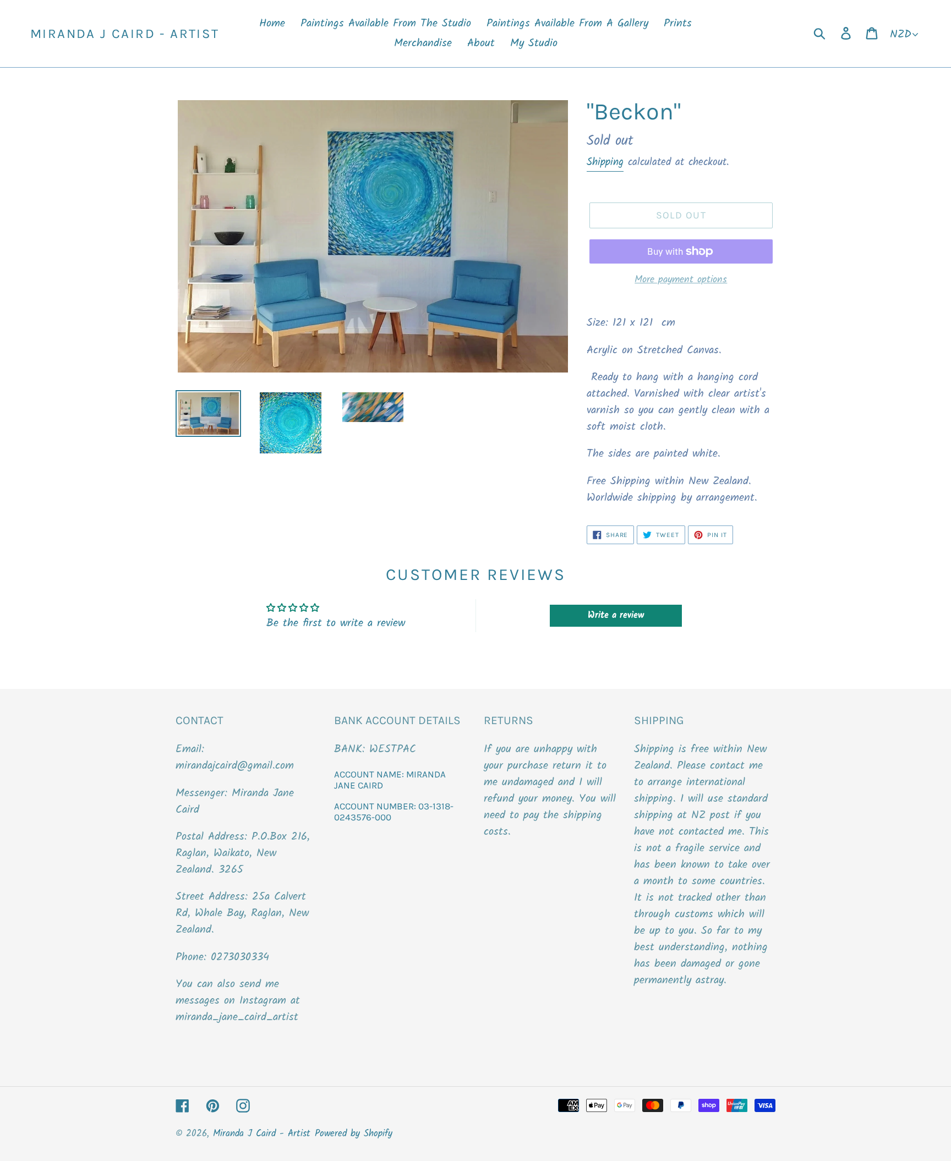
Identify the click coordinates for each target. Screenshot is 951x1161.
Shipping (605, 162)
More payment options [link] (681, 279)
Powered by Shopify (353, 1133)
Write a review (616, 615)
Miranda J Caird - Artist (125, 33)
